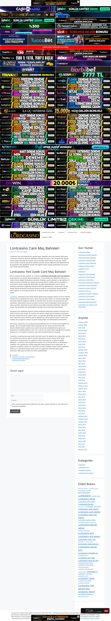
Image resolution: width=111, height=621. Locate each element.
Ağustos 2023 (82, 383)
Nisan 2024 (82, 361)
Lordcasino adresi (86, 499)
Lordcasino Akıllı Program (86, 277)
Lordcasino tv (92, 571)
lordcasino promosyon (83, 567)
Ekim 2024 (81, 344)
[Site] (27, 81)
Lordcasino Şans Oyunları (86, 274)
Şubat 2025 (82, 336)
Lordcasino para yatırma (85, 563)
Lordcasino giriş (86, 533)
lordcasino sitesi (82, 571)
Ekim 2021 (81, 444)
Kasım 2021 (82, 441)
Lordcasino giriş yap (86, 539)
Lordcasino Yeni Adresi (48, 232)
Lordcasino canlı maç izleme (87, 516)
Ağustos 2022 (82, 416)
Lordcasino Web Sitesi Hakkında (20, 358)
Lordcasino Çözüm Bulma (86, 299)
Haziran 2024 (82, 355)
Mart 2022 (81, 430)
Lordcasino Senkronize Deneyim (88, 282)
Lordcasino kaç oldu (86, 558)
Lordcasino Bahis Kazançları (87, 302)
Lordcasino (61, 232)
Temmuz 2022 (83, 419)
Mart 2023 (81, 397)
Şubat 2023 (82, 399)
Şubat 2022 (82, 433)
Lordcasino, (14, 297)
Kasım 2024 (82, 341)
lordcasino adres (96, 496)
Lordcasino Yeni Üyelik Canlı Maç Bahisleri (23, 356)
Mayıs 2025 (82, 333)
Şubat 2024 (82, 366)
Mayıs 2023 (82, 391)
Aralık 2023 (82, 372)
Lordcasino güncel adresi (88, 544)
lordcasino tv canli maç (85, 574)
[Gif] (55, 111)
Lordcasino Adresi (84, 252)
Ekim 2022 (81, 411)
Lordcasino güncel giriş (87, 548)
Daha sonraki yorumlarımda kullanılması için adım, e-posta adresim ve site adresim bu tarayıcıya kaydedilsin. (40, 405)
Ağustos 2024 (82, 350)
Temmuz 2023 (83, 386)
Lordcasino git (81, 541)
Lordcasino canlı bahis (93, 506)
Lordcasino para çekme (85, 565)
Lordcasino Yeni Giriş (83, 583)
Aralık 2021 (81, 438)
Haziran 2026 (82, 325)
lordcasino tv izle (83, 576)
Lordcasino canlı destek (89, 512)
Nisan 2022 (82, 427)
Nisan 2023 (82, 394)
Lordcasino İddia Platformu (87, 258)
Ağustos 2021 (82, 449)
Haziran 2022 (82, 422)
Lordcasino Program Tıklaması (88, 294)
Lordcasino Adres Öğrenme (87, 263)
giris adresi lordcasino (93, 488)
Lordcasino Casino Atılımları (87, 288)
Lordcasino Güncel (89, 541)
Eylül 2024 (81, 347)
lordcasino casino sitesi (83, 522)
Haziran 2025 (82, 330)
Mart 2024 (81, 363)
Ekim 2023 (81, 377)
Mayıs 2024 (82, 358)
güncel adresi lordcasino (84, 490)
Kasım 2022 (82, 408)
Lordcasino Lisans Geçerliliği (87, 285)
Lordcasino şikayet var (83, 596)
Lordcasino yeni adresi (84, 581)
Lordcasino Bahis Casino (86, 266)
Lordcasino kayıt (83, 555)
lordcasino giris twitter (84, 530)
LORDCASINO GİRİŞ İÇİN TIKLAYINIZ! (55, 47)
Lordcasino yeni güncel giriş (86, 587)
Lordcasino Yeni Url (84, 291)
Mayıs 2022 (82, 424)
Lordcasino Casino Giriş (86, 280)
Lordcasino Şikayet (85, 232)
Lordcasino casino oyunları (87, 520)
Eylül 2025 (81, 327)
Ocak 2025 (81, 339)
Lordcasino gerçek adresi (87, 526)
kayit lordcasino (84, 493)
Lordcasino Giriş (72, 232)
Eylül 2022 (81, 413)
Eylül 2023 (81, 380)
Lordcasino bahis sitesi (86, 502)
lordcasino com (93, 522)
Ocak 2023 (81, 402)
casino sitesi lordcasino (83, 488)
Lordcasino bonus (85, 504)
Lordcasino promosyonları (85, 569)
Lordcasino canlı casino (88, 509)
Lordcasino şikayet (86, 592)
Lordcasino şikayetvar (85, 594)
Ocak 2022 (81, 435)
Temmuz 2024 (83, 352)
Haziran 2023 (82, 388)
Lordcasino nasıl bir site (88, 560)
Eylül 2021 (81, 447)
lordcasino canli (81, 506)
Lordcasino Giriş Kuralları (18, 360)
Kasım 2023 (82, 375)
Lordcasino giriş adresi (89, 536)
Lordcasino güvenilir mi (88, 553)
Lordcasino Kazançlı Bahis (86, 260)
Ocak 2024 (81, 369)
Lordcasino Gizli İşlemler (86, 296)
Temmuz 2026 (83, 322)
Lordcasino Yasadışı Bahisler (87, 255)
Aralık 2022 (82, 405)
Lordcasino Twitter (47, 237)
